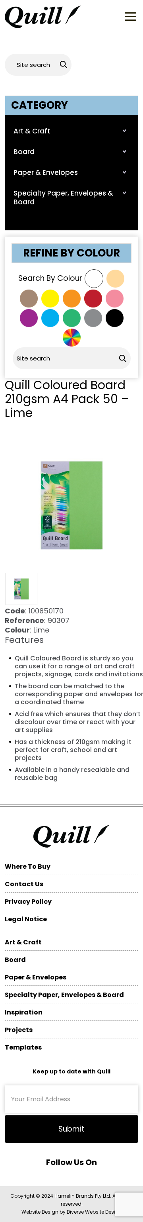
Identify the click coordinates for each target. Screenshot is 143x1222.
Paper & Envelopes (46, 172)
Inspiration (24, 1012)
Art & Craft (32, 131)
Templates (23, 1047)
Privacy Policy (28, 901)
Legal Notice (26, 919)
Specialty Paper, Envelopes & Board (63, 197)
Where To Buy (27, 866)
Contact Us (24, 884)
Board (24, 152)
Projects (19, 1029)
